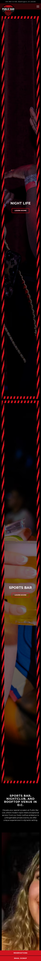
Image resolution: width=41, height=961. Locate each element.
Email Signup (20, 958)
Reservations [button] (20, 953)
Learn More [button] (20, 210)
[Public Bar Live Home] (8, 10)
